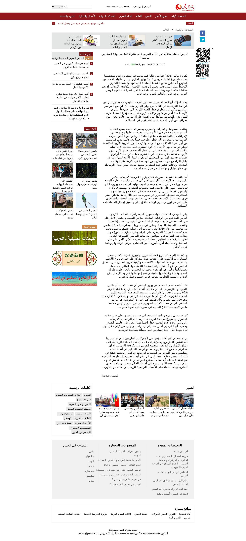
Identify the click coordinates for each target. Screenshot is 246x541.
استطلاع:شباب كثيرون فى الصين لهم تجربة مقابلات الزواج (71, 65)
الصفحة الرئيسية (184, 29)
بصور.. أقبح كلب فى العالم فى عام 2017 (64, 214)
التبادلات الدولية (107, 16)
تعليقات (121, 23)
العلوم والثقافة (67, 16)
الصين (148, 16)
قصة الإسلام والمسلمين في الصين (170, 489)
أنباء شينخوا (185, 513)
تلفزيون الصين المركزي (163, 513)
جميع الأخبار (161, 16)
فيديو (110, 23)
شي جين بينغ (84, 399)
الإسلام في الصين (81, 432)
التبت (91, 461)
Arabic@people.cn (87, 533)
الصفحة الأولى (178, 16)
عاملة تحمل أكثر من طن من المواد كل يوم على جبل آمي (181, 412)
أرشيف (147, 6)
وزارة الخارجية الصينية (95, 513)
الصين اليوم (175, 517)
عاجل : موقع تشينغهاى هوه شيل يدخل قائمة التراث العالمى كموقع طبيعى (71, 23)
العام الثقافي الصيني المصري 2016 (122, 464)
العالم (139, 16)
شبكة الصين (140, 513)
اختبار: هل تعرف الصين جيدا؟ (125, 484)
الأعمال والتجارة (87, 16)
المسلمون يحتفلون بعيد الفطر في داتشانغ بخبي (134, 412)
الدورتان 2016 (181, 451)
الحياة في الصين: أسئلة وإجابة (172, 493)
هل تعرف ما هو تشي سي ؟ (126, 479)
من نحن (137, 6)
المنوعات (133, 23)
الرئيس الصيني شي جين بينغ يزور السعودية (118, 469)
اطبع (127, 64)
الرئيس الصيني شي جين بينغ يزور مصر (120, 474)
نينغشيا (90, 466)
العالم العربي (125, 16)
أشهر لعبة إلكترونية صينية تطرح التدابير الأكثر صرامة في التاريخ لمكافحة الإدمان (72, 97)
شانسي (90, 475)
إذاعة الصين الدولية (121, 513)
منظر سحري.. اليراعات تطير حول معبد (87, 184)
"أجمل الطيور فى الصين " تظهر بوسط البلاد (86, 214)
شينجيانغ (89, 471)
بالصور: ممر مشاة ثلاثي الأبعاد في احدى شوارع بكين (71, 75)
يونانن (91, 480)
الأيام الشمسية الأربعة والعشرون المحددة (119, 460)
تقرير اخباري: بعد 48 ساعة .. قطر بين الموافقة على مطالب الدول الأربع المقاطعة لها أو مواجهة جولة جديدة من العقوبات (71, 113)
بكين (91, 451)
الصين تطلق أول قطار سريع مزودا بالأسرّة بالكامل (70, 85)
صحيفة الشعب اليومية (79, 408)
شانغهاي (89, 456)
